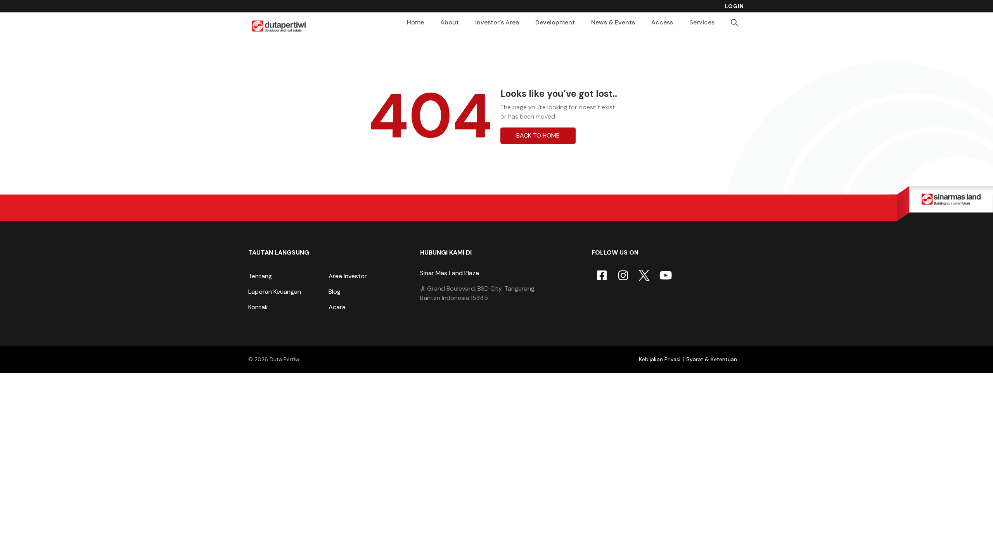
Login (734, 6)
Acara (337, 307)
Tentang (260, 276)
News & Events (613, 22)
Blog (335, 292)
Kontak (258, 307)
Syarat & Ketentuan (711, 359)
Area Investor (348, 276)
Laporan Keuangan (274, 292)
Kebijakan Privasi (659, 359)
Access (662, 22)
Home (415, 22)
